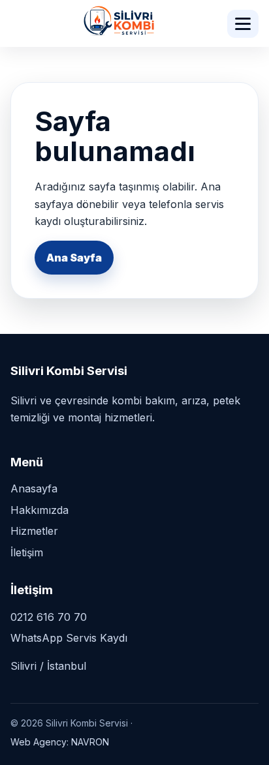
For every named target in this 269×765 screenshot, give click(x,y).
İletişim (26, 552)
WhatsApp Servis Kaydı (68, 637)
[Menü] (243, 24)
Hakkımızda (39, 510)
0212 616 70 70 (48, 616)
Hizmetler (34, 530)
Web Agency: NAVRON (59, 741)
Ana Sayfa (74, 257)
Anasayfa (33, 488)
